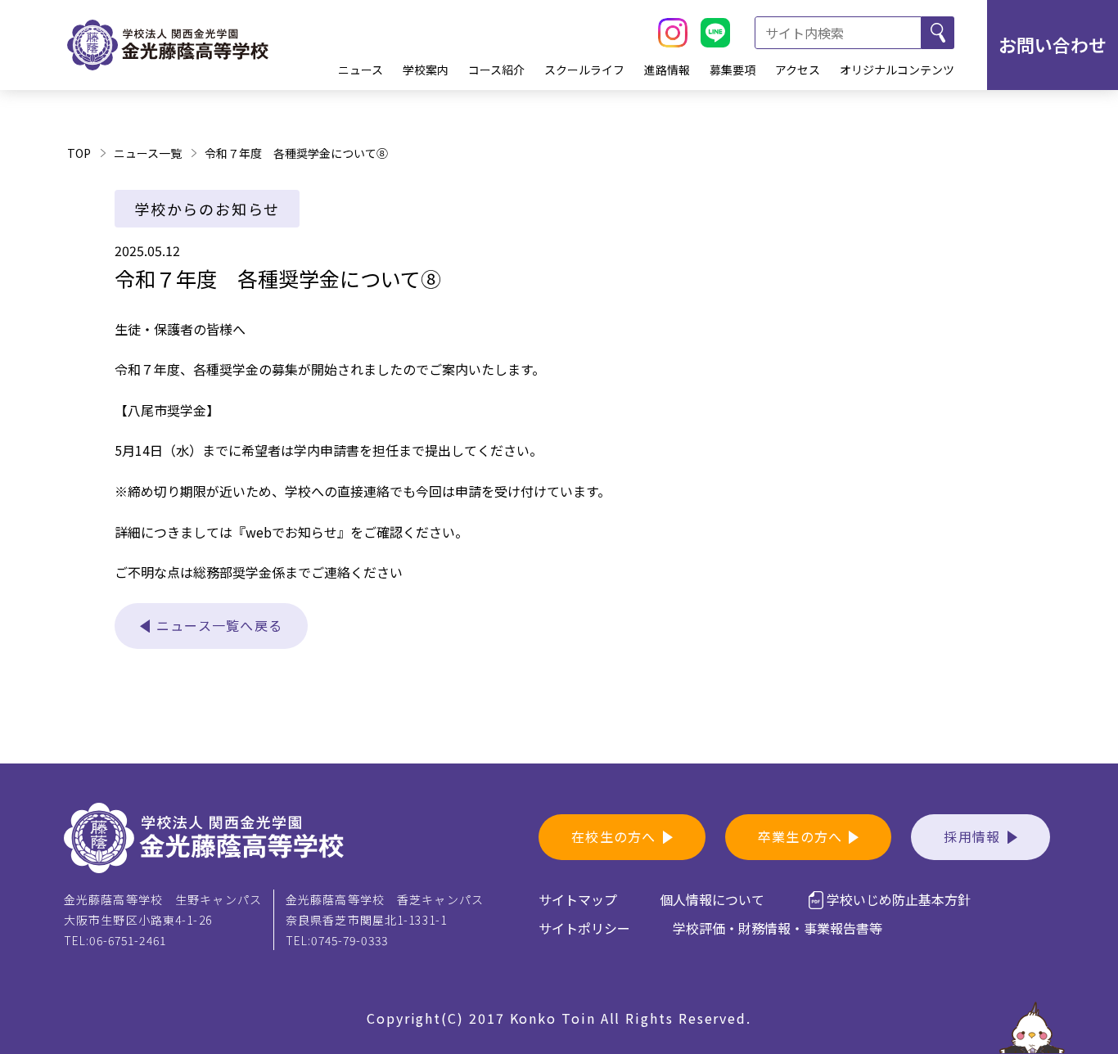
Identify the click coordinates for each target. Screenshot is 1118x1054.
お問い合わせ (1053, 44)
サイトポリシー (584, 928)
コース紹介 (496, 69)
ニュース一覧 (148, 153)
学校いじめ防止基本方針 (899, 899)
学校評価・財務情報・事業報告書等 (777, 928)
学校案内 (426, 69)
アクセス (797, 69)
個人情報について (712, 899)
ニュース (360, 69)
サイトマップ (578, 899)
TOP (79, 153)
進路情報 (667, 69)
